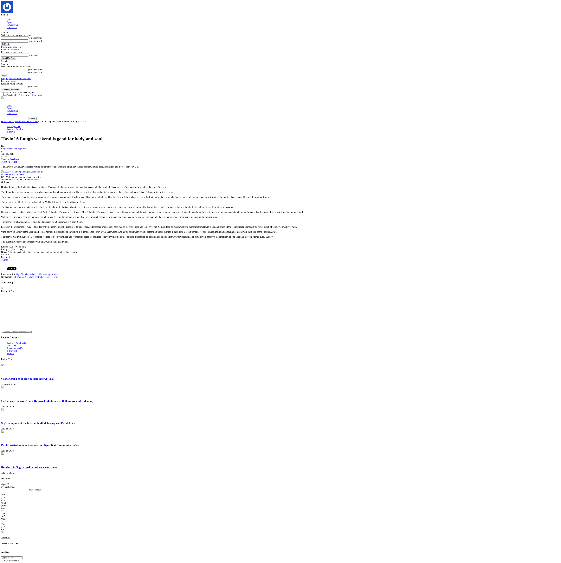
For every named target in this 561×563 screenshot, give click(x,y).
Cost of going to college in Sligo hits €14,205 (27, 378)
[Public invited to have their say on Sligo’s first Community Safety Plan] (8, 439)
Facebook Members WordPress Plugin (17, 332)
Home (4, 121)
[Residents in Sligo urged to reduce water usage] (8, 461)
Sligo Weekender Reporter (13, 148)
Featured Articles (15, 129)
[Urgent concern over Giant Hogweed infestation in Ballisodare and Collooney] (8, 395)
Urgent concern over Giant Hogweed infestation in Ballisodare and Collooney (47, 400)
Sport (9, 22)
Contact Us (12, 27)
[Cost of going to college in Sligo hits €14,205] (8, 373)
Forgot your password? (11, 47)
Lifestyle (11, 131)
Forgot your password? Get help (16, 78)
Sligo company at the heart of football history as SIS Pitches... (38, 423)
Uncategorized (13, 126)
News (9, 19)
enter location (35, 489)
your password (35, 41)
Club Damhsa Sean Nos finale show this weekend (35, 277)
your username (35, 38)
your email (33, 55)
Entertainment (15, 348)
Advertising (12, 25)
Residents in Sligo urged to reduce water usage (29, 467)
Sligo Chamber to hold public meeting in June (36, 274)
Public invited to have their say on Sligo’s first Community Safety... (41, 445)
